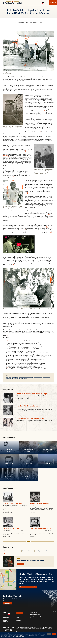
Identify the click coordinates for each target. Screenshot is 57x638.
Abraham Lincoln (9, 463)
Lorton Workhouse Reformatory (26, 377)
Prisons (25, 378)
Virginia (29, 21)
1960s (7, 377)
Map (30, 617)
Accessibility (18, 620)
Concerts (21, 378)
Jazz (10, 377)
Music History (15, 378)
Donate (20, 613)
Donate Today (7, 603)
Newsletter (18, 617)
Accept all (53, 633)
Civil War (24, 551)
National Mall (47, 463)
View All (5, 553)
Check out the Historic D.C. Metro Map (28, 586)
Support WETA (6, 617)
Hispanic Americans (28, 449)
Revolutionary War (47, 449)
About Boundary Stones (21, 631)
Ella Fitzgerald (15, 377)
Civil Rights (38, 551)
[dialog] (28, 635)
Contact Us (5, 621)
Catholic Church (46, 377)
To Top (54, 611)
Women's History (9, 477)
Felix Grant (5, 155)
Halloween (9, 449)
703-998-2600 (32, 619)
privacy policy (22, 636)
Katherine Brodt (8, 512)
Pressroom (5, 620)
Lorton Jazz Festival (38, 377)
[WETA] (44, 3)
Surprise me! (20, 563)
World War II (31, 551)
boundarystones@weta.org (35, 614)
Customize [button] (49, 633)
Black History (8, 378)
